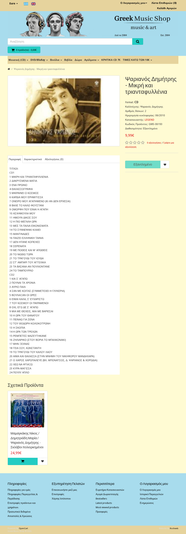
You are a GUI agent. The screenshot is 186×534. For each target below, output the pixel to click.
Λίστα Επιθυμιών (149, 498)
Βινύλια (55, 59)
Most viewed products (107, 507)
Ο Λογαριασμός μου (132, 2)
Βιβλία (68, 59)
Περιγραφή (15, 159)
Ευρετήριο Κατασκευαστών (110, 490)
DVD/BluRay (38, 59)
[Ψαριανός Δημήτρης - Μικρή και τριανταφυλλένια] (64, 111)
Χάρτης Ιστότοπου (61, 498)
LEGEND (149, 119)
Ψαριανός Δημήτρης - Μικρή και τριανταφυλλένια (39, 69)
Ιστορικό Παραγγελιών (151, 494)
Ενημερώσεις (147, 503)
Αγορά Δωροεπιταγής (107, 494)
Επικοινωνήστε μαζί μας (64, 490)
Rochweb (174, 528)
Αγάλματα (90, 59)
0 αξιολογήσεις (154, 143)
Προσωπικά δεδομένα (19, 511)
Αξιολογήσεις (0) (54, 159)
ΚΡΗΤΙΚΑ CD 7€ (110, 59)
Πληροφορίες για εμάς (19, 490)
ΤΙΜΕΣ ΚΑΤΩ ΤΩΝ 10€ (136, 59)
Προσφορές (102, 511)
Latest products (104, 503)
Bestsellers (101, 498)
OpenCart (23, 528)
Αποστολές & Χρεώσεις (20, 516)
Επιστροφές (58, 494)
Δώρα (78, 59)
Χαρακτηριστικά (33, 159)
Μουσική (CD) (17, 59)
